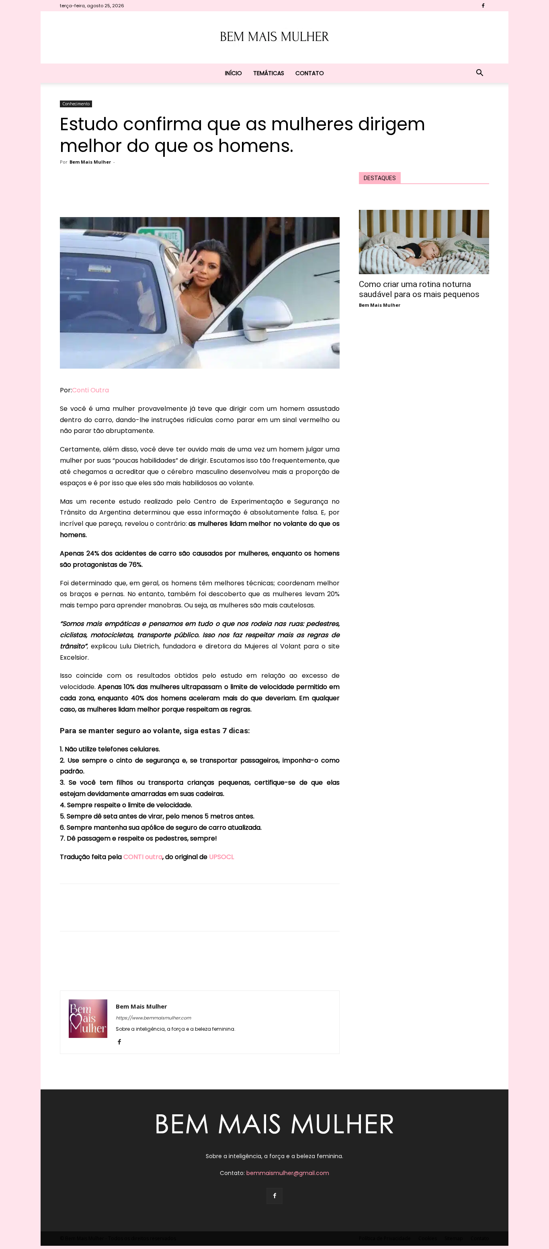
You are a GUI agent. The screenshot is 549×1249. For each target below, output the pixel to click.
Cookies (427, 1238)
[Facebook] (483, 5)
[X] (151, 194)
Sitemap (454, 1238)
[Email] (207, 194)
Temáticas (268, 73)
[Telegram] (225, 194)
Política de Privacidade (385, 1238)
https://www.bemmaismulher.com (153, 1018)
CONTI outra (142, 856)
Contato (309, 73)
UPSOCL (221, 856)
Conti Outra (90, 390)
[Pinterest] (170, 194)
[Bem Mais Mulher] (274, 38)
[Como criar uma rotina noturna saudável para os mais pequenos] (424, 242)
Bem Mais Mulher (90, 162)
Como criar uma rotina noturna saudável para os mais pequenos (419, 289)
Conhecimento (76, 104)
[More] (244, 194)
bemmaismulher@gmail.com (287, 1173)
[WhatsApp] (188, 194)
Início (233, 73)
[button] (479, 74)
